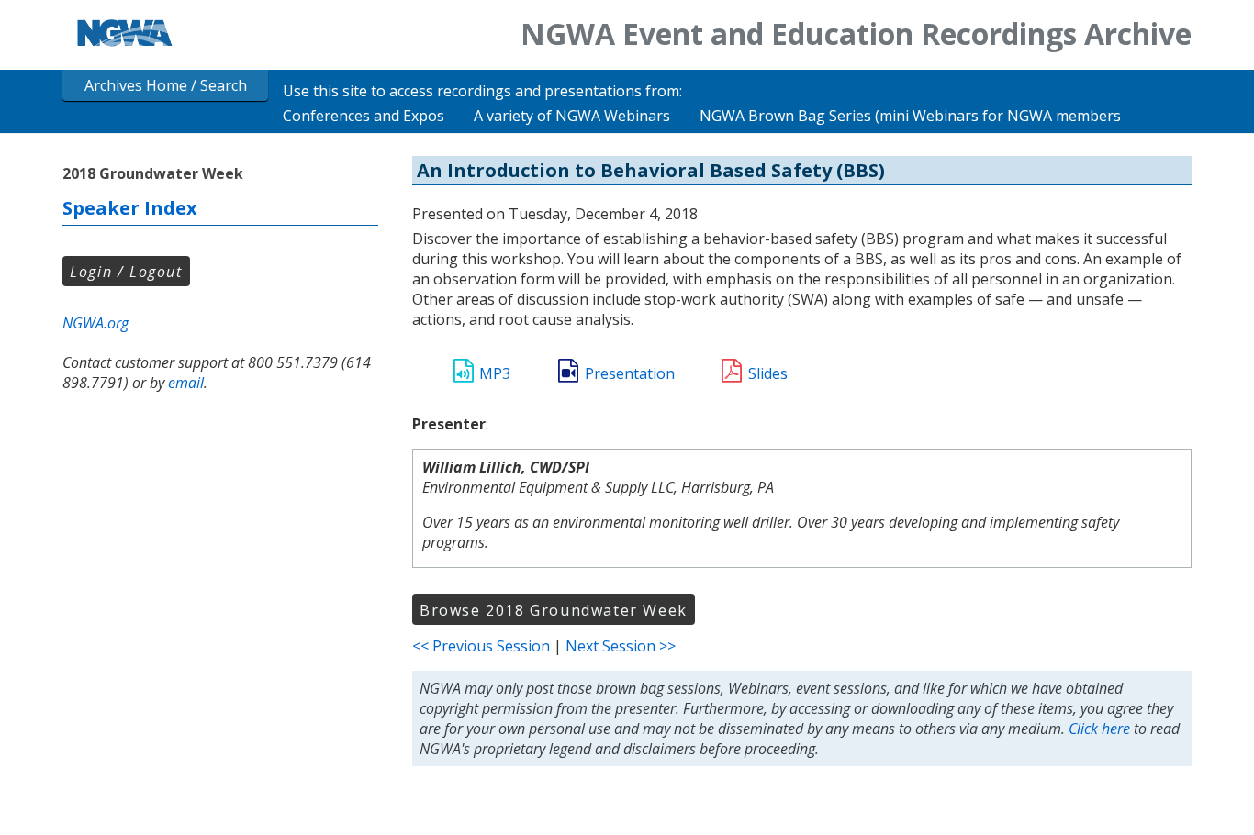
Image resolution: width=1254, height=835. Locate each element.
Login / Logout (126, 272)
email (186, 383)
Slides (768, 373)
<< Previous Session (481, 646)
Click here (1099, 728)
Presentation (630, 373)
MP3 (494, 373)
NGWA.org (95, 323)
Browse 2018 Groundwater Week (554, 610)
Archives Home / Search (165, 85)
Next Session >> (620, 646)
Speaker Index (129, 207)
